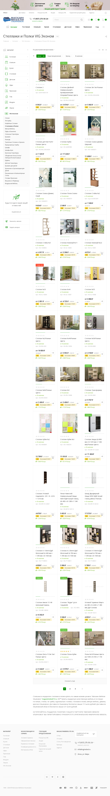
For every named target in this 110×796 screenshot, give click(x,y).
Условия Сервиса (27, 738)
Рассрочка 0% (43, 738)
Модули (5, 760)
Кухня (5, 742)
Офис (5, 751)
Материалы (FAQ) (27, 750)
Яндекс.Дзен (63, 777)
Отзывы (59, 739)
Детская (6, 748)
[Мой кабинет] (106, 13)
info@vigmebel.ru (84, 749)
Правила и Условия (27, 744)
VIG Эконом (7, 766)
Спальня (6, 739)
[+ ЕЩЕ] (104, 27)
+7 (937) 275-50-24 (40, 19)
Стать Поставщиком (64, 742)
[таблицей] (106, 49)
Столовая (6, 745)
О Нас (59, 736)
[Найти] (81, 19)
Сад (4, 757)
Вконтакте (46, 777)
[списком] (102, 49)
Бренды (59, 745)
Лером (5, 763)
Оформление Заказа (28, 741)
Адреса (59, 748)
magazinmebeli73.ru (49, 699)
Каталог (7, 731)
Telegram (52, 777)
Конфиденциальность (28, 747)
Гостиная (6, 736)
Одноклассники (57, 777)
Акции (41, 741)
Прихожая (6, 754)
